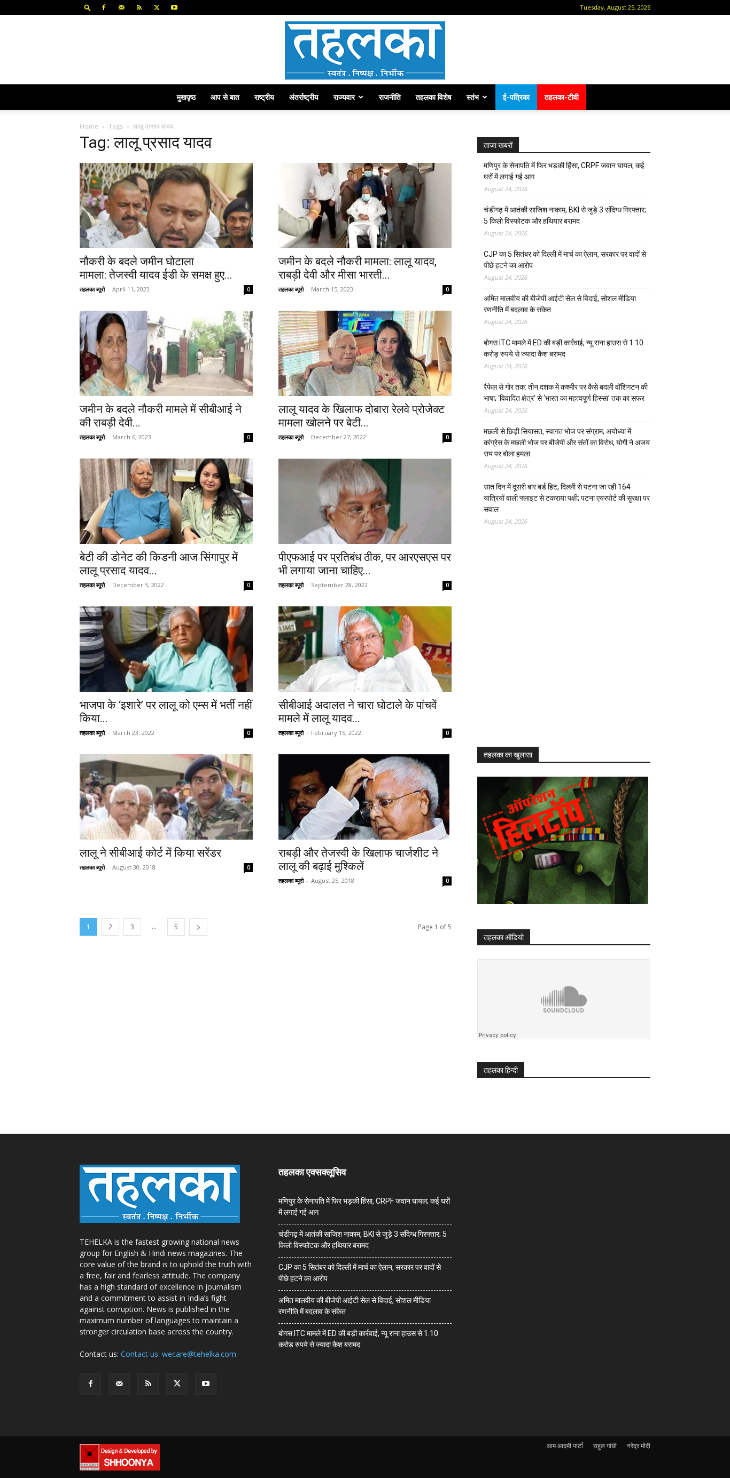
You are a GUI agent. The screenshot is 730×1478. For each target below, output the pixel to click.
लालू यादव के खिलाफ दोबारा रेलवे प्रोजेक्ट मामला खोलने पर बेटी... (361, 416)
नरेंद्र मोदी (638, 1445)
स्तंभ (473, 97)
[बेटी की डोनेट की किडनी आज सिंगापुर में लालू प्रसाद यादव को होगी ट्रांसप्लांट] (166, 501)
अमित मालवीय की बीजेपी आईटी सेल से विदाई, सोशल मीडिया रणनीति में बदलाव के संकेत (560, 304)
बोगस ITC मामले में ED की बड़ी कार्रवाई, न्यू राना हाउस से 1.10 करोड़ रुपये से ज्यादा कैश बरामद (563, 348)
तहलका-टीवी (562, 97)
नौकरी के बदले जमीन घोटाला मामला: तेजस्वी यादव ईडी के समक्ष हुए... (156, 268)
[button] (88, 7)
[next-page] (198, 927)
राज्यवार (344, 97)
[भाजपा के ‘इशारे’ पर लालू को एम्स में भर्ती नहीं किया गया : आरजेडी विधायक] (166, 649)
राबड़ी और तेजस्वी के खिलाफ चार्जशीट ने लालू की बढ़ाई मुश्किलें (358, 860)
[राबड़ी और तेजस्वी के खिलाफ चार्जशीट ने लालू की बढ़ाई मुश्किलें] (365, 797)
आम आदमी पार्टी (565, 1445)
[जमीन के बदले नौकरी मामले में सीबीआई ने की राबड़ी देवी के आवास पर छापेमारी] (166, 353)
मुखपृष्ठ (186, 97)
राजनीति (390, 97)
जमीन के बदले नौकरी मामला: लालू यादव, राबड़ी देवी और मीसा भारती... (357, 268)
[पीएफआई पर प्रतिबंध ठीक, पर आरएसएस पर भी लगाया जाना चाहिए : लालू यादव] (365, 501)
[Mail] (121, 7)
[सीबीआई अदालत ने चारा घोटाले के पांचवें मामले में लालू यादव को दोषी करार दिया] (365, 649)
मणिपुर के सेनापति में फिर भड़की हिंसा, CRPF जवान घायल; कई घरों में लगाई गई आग (564, 171)
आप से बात (225, 97)
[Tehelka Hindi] (365, 50)
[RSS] (139, 7)
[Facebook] (104, 7)
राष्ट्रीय (264, 97)
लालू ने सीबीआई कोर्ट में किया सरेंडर (150, 853)
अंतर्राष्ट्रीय (304, 97)
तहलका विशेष (434, 97)
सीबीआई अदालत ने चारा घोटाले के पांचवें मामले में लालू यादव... (357, 712)
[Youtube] (174, 7)
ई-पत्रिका (516, 97)
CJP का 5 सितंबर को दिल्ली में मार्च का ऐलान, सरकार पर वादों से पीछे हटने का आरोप (565, 260)
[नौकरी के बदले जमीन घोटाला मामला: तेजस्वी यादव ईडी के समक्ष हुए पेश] (166, 205)
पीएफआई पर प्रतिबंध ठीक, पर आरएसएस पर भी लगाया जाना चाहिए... (364, 564)
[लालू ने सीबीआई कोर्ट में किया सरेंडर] (166, 797)
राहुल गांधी (605, 1445)
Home (89, 126)
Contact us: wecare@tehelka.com (178, 1354)
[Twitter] (157, 7)
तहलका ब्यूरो (92, 289)
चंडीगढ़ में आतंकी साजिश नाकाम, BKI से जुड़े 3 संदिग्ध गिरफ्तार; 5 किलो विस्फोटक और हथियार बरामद (565, 215)
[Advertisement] (557, 646)
